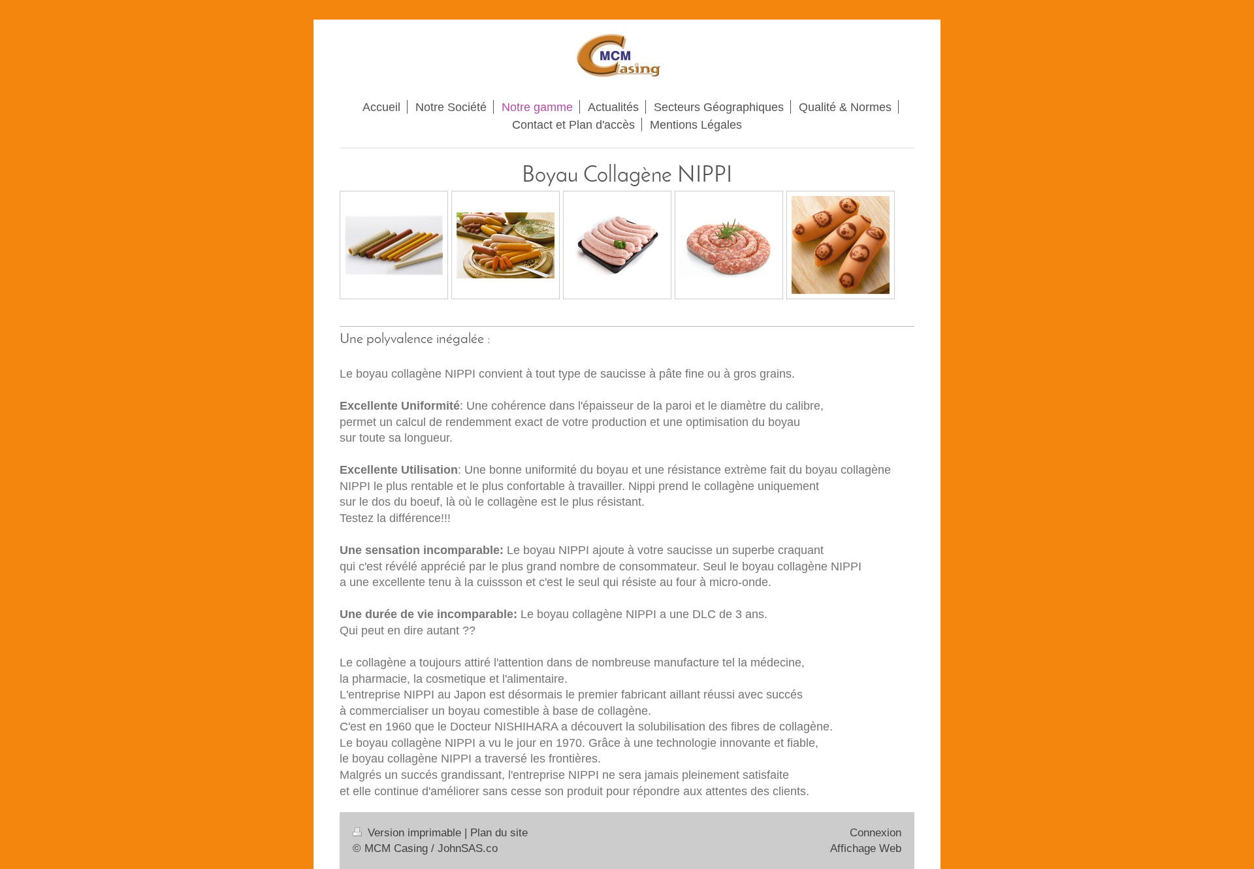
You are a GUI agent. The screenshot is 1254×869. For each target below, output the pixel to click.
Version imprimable (414, 833)
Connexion (875, 833)
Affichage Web (865, 848)
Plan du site (499, 833)
